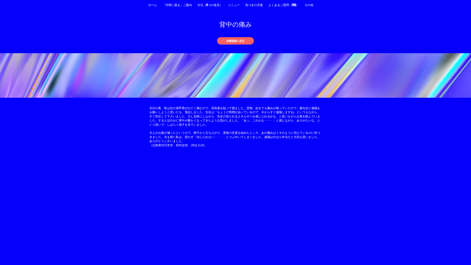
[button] (309, 4)
